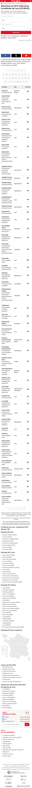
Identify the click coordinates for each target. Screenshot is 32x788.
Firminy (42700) (6, 561)
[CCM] (23, 776)
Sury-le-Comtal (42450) (8, 573)
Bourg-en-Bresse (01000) (9, 535)
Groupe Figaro (14, 769)
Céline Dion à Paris (8, 754)
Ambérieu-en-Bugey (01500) (10, 539)
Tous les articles (13, 766)
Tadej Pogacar (7, 741)
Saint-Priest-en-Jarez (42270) (10, 578)
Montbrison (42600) (8, 563)
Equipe (14, 764)
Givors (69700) (6, 612)
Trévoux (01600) (6, 547)
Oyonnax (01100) (7, 537)
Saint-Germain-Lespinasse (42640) (12, 582)
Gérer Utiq (27, 767)
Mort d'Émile (6, 745)
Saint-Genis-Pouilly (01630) (10, 543)
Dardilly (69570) (6, 619)
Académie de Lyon (21, 3)
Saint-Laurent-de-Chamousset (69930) (13, 627)
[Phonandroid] (23, 786)
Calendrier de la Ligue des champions (13, 750)
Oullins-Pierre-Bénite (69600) (10, 608)
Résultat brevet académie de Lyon (12, 677)
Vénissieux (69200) (7, 592)
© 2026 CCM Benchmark (24, 769)
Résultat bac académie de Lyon (11, 675)
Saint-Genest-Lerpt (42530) (10, 576)
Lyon (8, 36)
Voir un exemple (25, 717)
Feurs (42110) (6, 569)
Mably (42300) (6, 571)
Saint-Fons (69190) (7, 614)
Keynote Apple (7, 756)
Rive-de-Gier (17, 170)
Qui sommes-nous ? (7, 764)
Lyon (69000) (6, 588)
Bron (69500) (6, 600)
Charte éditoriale (20, 764)
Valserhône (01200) (7, 541)
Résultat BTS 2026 (9, 3)
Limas (16, 413)
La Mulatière (17, 283)
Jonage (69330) (6, 623)
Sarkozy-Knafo (7, 747)
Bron (15, 308)
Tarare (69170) (6, 617)
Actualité (6, 717)
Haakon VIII (6, 752)
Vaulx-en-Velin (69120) (8, 594)
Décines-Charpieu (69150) (9, 606)
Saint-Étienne (15, 36)
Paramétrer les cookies (19, 767)
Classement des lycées (8, 671)
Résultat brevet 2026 (8, 669)
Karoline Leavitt (7, 743)
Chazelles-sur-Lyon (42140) (9, 580)
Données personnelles (8, 767)
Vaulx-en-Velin (12, 37)
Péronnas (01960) (7, 549)
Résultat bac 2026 (7, 667)
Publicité (27, 764)
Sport (5, 719)
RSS (19, 766)
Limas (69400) (6, 625)
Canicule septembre (8, 739)
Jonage (16, 361)
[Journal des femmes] (8, 776)
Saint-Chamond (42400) (9, 559)
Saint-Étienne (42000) (8, 555)
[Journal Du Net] (8, 780)
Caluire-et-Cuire (18, 468)
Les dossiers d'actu (9, 721)
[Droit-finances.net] (23, 780)
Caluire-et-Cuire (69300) (9, 598)
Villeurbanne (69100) (8, 590)
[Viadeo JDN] (23, 783)
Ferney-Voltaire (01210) (8, 545)
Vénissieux (4, 37)
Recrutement (24, 766)
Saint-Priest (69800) (8, 596)
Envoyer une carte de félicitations (11, 681)
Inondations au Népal (9, 735)
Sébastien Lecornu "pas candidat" (12, 737)
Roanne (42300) (6, 557)
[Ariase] (8, 786)
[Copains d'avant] (8, 783)
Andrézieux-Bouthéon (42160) (10, 567)
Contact (7, 766)
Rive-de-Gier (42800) (8, 565)
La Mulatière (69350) (8, 621)
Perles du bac (6, 679)
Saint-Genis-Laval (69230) (9, 610)
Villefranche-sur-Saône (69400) (11, 602)
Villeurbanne (23, 36)
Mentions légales (6, 769)
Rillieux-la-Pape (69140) (9, 604)
